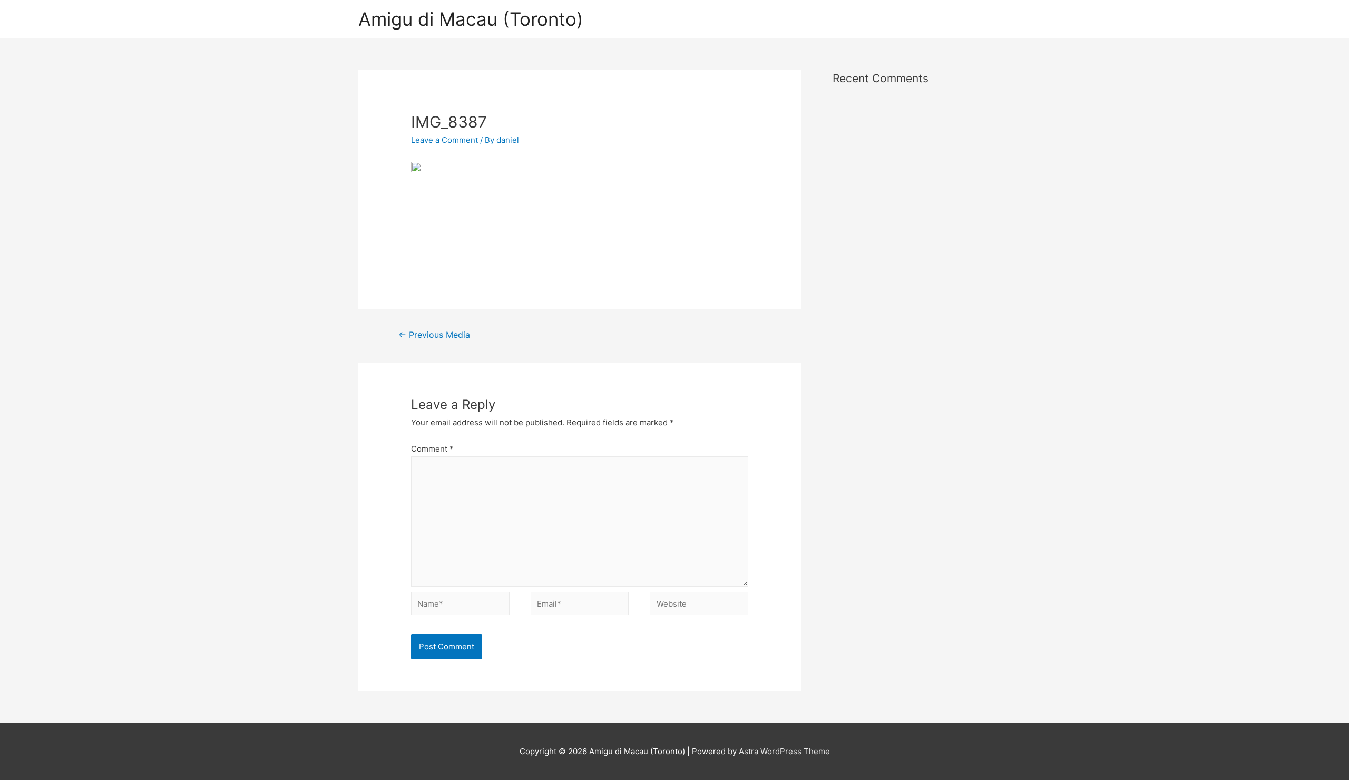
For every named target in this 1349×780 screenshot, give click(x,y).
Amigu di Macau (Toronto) (470, 19)
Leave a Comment (444, 140)
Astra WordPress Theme (784, 751)
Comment (432, 449)
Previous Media (434, 335)
